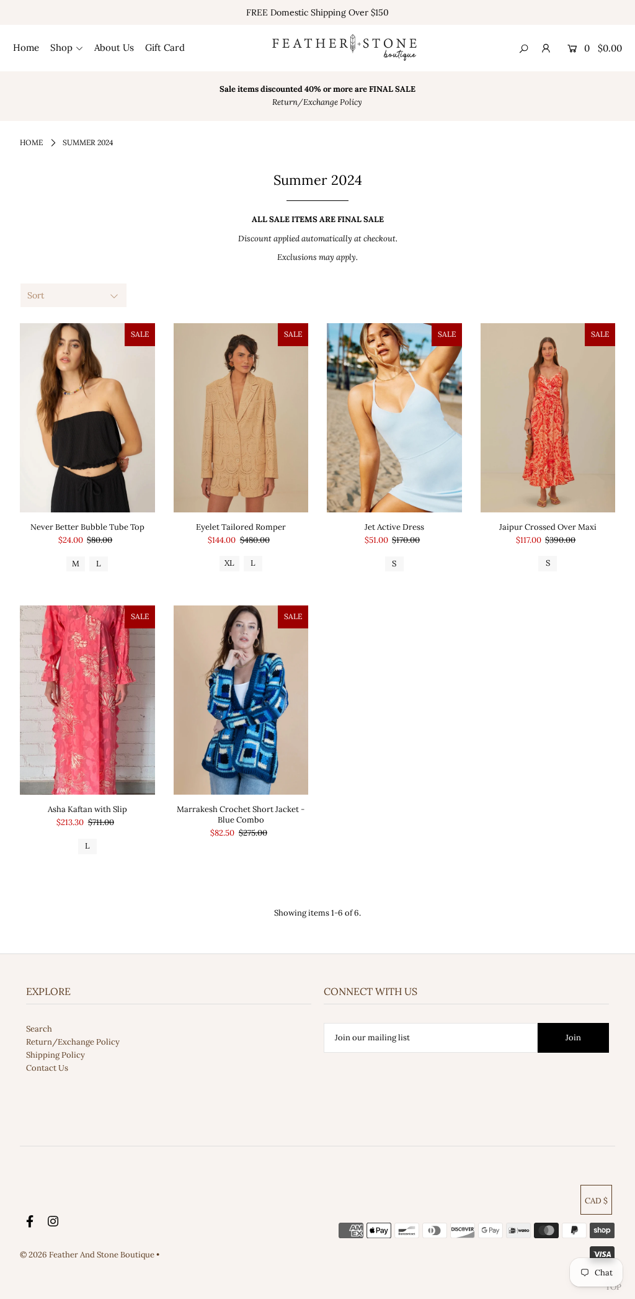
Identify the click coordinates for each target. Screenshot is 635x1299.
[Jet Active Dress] (394, 417)
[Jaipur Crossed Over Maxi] (548, 417)
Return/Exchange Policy (73, 1042)
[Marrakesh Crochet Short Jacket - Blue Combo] (241, 700)
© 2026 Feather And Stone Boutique (88, 1254)
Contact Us (47, 1068)
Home (31, 142)
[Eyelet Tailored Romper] (241, 417)
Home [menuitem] (26, 47)
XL (229, 563)
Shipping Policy (55, 1055)
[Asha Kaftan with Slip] (87, 700)
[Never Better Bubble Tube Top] (87, 417)
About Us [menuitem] (114, 47)
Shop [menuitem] (61, 47)
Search (39, 1029)
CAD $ (596, 1200)
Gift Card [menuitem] (165, 47)
